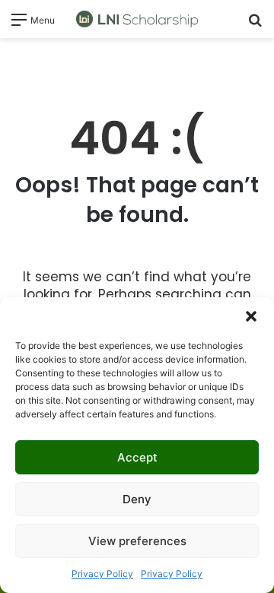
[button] (251, 316)
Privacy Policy (102, 573)
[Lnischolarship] (137, 19)
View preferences (137, 541)
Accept (137, 457)
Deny (137, 499)
